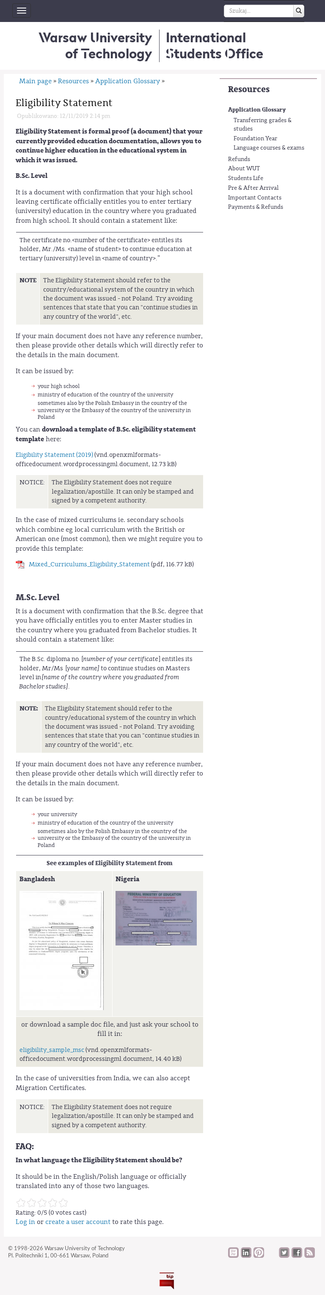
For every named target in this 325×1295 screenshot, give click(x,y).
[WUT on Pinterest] (258, 1255)
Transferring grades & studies (263, 125)
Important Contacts (254, 198)
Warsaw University (95, 45)
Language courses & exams (269, 148)
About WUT (244, 168)
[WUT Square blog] (271, 1255)
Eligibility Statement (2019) (54, 455)
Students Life (245, 178)
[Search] (298, 11)
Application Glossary (257, 110)
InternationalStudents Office (214, 45)
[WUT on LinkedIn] (246, 1255)
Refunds (239, 159)
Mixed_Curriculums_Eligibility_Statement (89, 564)
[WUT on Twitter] (284, 1255)
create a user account (77, 1222)
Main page (35, 81)
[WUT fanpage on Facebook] (297, 1255)
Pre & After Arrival (253, 188)
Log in (25, 1222)
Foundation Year (255, 138)
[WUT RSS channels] (309, 1255)
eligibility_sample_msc (51, 1050)
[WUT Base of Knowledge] (233, 1255)
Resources (249, 89)
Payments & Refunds (255, 207)
